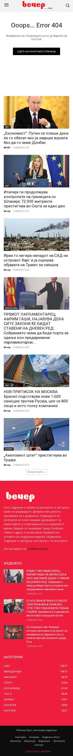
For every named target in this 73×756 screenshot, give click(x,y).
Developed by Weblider (38, 751)
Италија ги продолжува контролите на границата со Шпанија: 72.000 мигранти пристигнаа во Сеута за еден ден (34, 199)
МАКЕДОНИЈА (11, 308)
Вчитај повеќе (35, 471)
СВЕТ (7, 127)
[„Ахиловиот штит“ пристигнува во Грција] (36, 434)
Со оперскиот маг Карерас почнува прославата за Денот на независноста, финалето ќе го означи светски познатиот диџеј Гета (46, 634)
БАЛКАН (9, 449)
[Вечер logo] (36, 5)
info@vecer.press (38, 549)
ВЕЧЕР (7, 147)
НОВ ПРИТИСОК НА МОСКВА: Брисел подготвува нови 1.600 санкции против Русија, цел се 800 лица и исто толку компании (36, 399)
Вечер (7, 211)
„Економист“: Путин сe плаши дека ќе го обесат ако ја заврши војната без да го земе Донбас (36, 138)
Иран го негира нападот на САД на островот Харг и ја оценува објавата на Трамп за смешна (36, 260)
